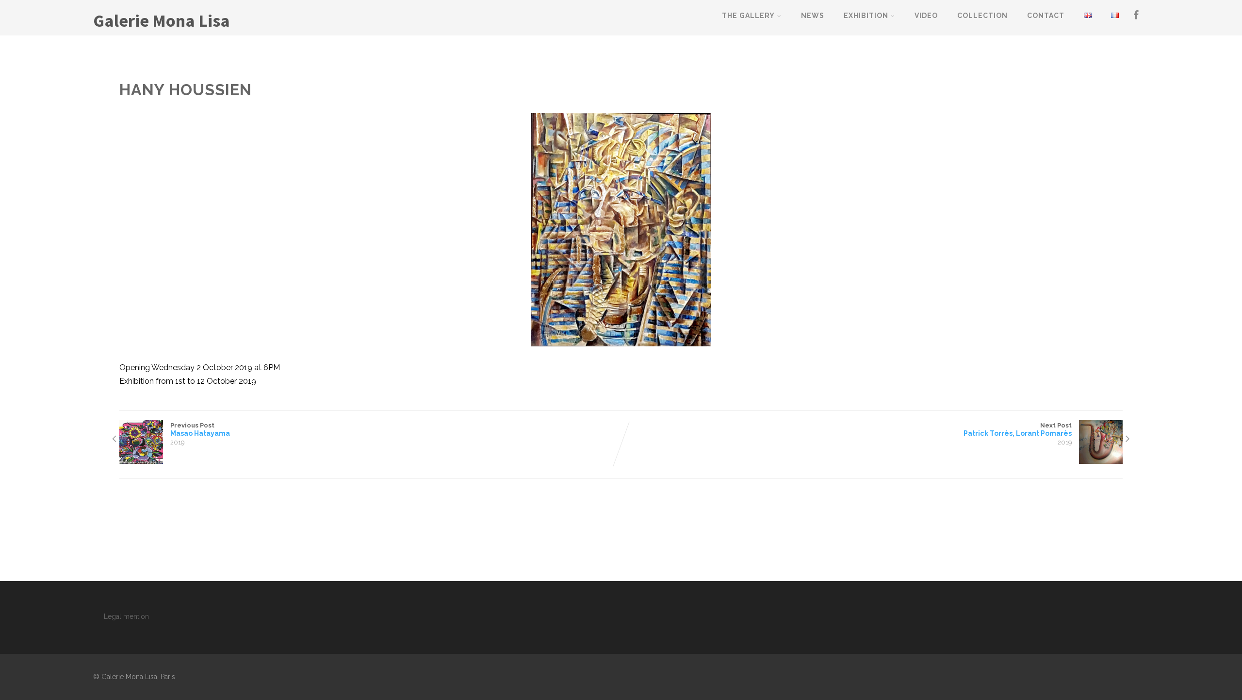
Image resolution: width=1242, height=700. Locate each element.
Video (926, 15)
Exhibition (866, 15)
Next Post (1018, 429)
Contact (1045, 15)
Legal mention (126, 616)
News (812, 15)
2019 (177, 442)
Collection (982, 15)
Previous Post (200, 429)
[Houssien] (621, 229)
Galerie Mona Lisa (161, 21)
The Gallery (748, 15)
